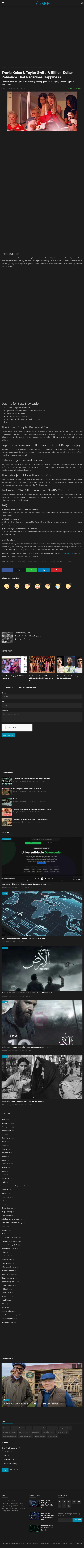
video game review (39, 1428)
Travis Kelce (10, 562)
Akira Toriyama (52, 1428)
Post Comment (8, 735)
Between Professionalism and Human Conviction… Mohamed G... (27, 993)
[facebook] (59, 1502)
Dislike (17, 592)
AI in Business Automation (11, 1219)
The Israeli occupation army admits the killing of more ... (31, 819)
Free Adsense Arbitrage (10, 1315)
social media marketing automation (14, 1186)
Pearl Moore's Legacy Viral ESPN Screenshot (13, 677)
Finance (4, 1193)
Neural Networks (7, 1208)
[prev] (73, 1366)
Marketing (5, 1182)
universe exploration (18, 1428)
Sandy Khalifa (17, 812)
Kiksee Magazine (67, 553)
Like (6, 592)
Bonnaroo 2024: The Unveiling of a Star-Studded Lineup (69, 677)
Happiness (44, 562)
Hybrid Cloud (6, 1296)
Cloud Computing (8, 1285)
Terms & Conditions (75, 1544)
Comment (5, 710)
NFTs (3, 1234)
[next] (79, 1366)
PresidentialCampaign (25, 1436)
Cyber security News (9, 1267)
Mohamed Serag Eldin (22, 633)
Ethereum (5, 1230)
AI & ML (4, 1201)
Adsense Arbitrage (8, 1311)
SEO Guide (5, 1307)
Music (4, 1142)
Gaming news (6, 1127)
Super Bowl (60, 562)
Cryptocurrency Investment (11, 1241)
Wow (68, 592)
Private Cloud (6, 1293)
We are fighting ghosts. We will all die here (27, 789)
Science (4, 1167)
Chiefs (52, 562)
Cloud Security (7, 1300)
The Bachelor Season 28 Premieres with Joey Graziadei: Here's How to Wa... (41, 678)
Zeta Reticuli (36, 1432)
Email (3, 702)
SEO (3, 1304)
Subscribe (77, 1520)
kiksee (3, 942)
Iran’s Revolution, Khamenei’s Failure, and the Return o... (24, 1102)
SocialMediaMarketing (9, 1436)
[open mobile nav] (3, 3)
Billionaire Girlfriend (32, 562)
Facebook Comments (27, 687)
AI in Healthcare (7, 1215)
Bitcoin (4, 1226)
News (3, 1119)
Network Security (8, 1271)
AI (2, 1204)
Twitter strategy (40, 1436)
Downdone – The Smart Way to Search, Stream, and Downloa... (26, 884)
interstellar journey (48, 1432)
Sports (4, 1160)
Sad (58, 592)
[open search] (81, 3)
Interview (5, 1189)
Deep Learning (7, 1212)
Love (27, 592)
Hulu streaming (52, 1436)
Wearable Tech (7, 1259)
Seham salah (17, 822)
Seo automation (7, 1322)
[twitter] (64, 1502)
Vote (5, 1470)
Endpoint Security (8, 1274)
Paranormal (6, 1164)
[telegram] (59, 1506)
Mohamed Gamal (24, 1432)
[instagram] (69, 1502)
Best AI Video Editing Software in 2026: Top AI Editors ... (47, 1504)
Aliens (4, 1175)
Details (15, 799)
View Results (14, 1470)
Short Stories (6, 1138)
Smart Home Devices (9, 1248)
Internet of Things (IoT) (9, 1245)
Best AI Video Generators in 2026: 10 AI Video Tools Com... (47, 1516)
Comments (9, 687)
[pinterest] (64, 1506)
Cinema (4, 1149)
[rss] (69, 1506)
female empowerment (9, 1432)
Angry (47, 592)
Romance (68, 562)
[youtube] (79, 1502)
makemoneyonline (8, 1318)
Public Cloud (6, 1289)
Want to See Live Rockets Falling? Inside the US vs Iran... (24, 938)
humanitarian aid (62, 1432)
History (4, 1156)
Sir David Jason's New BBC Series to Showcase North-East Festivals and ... (33, 1404)
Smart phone (6, 1130)
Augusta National (65, 1428)
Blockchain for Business (10, 1237)
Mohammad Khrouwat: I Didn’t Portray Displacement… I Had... (26, 1047)
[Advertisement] (42, 14)
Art (7, 67)
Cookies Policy (44, 1544)
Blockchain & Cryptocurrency (12, 1223)
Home (3, 67)
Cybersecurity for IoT (9, 1282)
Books (4, 1145)
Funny (37, 592)
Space (4, 1171)
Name (4, 693)
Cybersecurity (6, 1263)
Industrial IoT (6, 1252)
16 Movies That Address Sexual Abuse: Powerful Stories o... (32, 778)
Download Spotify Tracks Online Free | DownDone (47, 1528)
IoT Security (6, 1256)
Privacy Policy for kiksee (59, 1544)
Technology (6, 1123)
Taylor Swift (20, 562)
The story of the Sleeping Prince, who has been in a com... (32, 809)
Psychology (6, 1178)
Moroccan (6, 1428)
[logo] (42, 3)
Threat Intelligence (8, 1278)
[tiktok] (74, 1502)
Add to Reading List (75, 88)
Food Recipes (6, 1197)
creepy (29, 1428)
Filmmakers (6, 1153)
